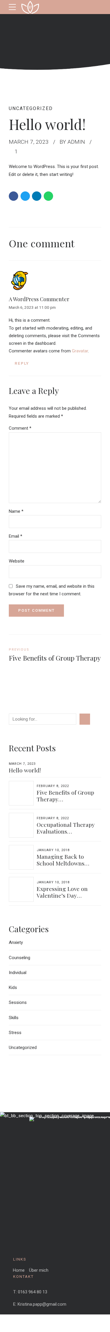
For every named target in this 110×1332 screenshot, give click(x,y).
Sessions (18, 1002)
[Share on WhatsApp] (48, 196)
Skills (13, 1017)
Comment (20, 428)
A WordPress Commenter (39, 299)
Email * (15, 536)
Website (16, 561)
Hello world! (25, 770)
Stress (15, 1032)
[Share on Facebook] (13, 196)
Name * (16, 511)
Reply (22, 363)
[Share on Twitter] (25, 196)
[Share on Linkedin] (36, 196)
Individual (17, 972)
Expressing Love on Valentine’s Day (62, 892)
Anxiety (16, 942)
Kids (13, 987)
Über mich (38, 1270)
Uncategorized (31, 108)
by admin (72, 141)
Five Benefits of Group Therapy (65, 795)
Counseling (19, 957)
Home (19, 1270)
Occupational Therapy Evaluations (66, 828)
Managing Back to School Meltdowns (60, 860)
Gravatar (80, 351)
